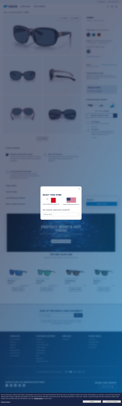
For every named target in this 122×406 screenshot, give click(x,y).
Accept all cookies (111, 401)
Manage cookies (5, 402)
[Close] (79, 188)
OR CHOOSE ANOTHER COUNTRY (56, 210)
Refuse (92, 401)
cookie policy (38, 398)
